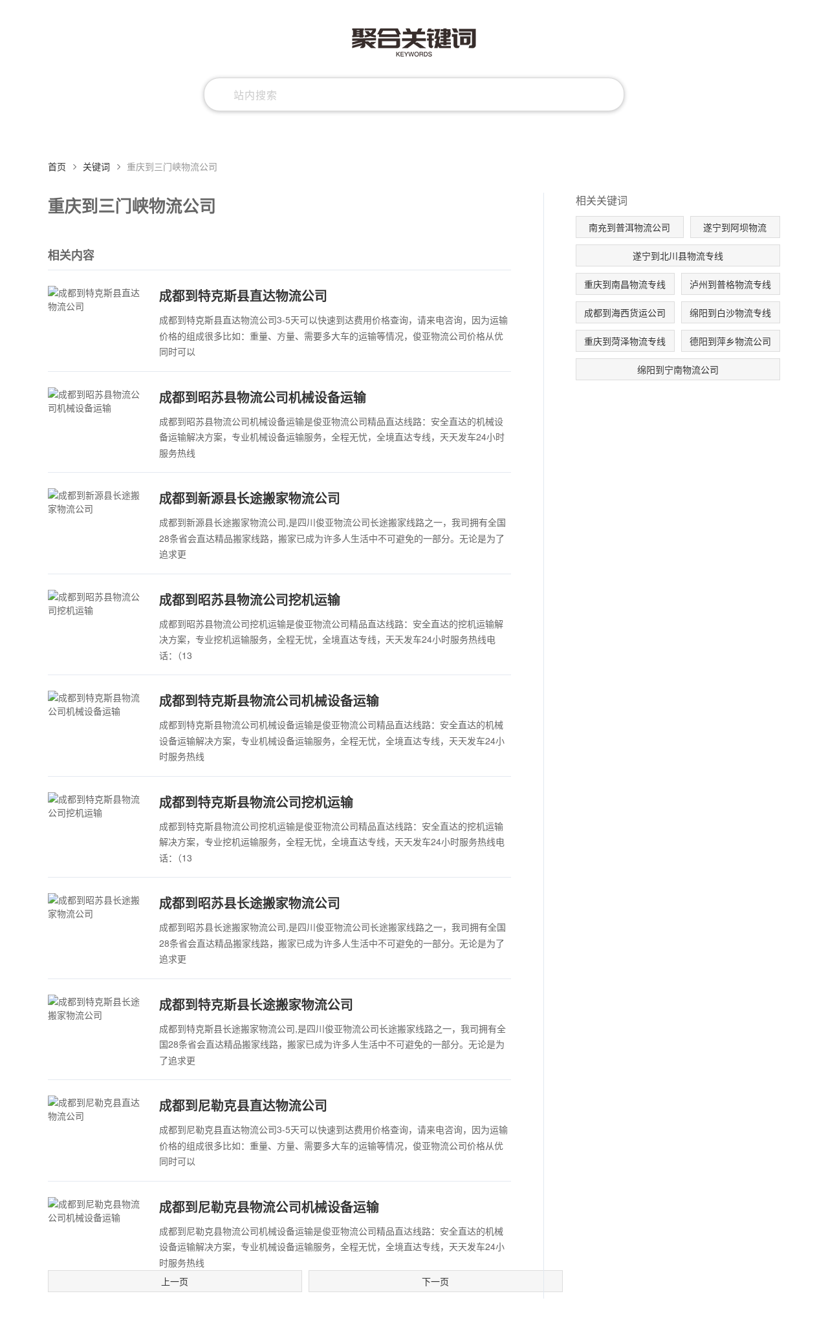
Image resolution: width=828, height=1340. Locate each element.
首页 (57, 166)
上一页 (174, 1281)
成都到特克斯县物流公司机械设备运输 (269, 700)
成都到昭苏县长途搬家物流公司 (249, 902)
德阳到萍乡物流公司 (730, 340)
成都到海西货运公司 (625, 312)
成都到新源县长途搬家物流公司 (249, 497)
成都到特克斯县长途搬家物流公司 (256, 1004)
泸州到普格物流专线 (730, 283)
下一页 (435, 1281)
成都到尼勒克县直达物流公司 (243, 1105)
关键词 (96, 166)
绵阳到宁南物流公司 (678, 369)
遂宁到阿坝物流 (735, 227)
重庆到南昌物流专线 (625, 283)
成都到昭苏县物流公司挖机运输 (249, 599)
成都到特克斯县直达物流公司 (243, 295)
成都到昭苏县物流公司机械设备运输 (262, 396)
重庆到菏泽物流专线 (625, 340)
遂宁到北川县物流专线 (678, 255)
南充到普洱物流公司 (629, 227)
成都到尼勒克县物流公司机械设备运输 (269, 1206)
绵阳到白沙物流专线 (730, 312)
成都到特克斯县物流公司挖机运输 (256, 801)
